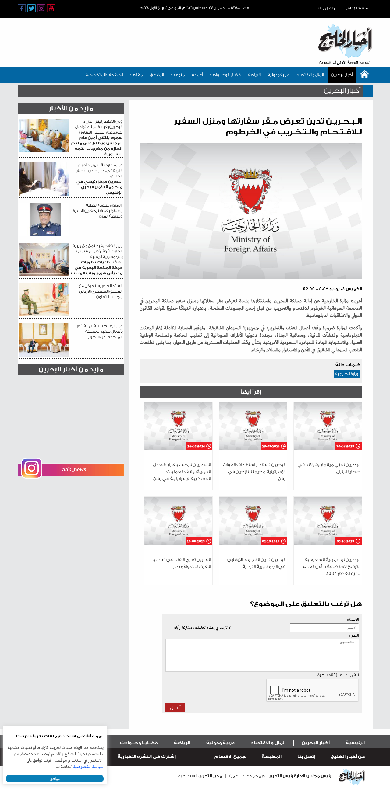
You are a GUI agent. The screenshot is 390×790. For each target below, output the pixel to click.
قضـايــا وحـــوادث (225, 74)
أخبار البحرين (342, 74)
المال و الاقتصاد (310, 74)
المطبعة (272, 756)
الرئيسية (355, 743)
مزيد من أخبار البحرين (71, 369)
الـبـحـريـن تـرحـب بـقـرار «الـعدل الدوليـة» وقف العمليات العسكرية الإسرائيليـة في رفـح (182, 471)
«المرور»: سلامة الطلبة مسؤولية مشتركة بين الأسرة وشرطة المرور (97, 210)
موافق (55, 778)
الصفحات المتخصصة (104, 74)
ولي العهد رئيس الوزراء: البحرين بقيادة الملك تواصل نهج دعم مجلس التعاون (96, 137)
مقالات (136, 74)
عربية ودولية (278, 74)
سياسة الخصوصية (88, 767)
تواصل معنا (326, 8)
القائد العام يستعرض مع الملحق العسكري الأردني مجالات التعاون (100, 291)
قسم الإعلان (357, 8)
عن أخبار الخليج (348, 756)
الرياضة (254, 74)
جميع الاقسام (230, 756)
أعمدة (197, 74)
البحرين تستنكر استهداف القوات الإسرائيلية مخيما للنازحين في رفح (254, 471)
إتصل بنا (306, 756)
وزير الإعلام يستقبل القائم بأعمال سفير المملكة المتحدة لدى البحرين (99, 331)
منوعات (178, 74)
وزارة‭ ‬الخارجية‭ (346, 373)
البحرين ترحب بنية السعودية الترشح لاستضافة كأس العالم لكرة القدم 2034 (331, 566)
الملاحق (157, 74)
